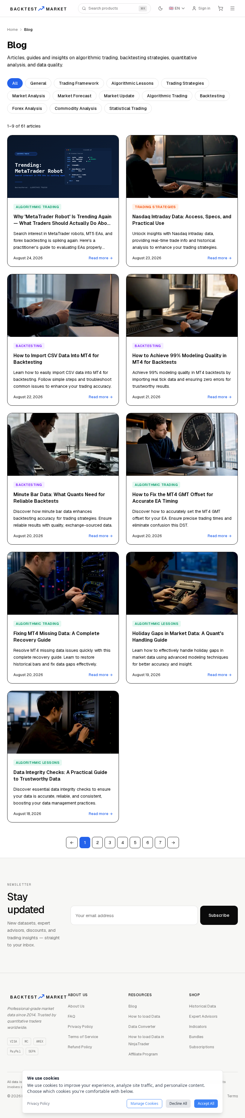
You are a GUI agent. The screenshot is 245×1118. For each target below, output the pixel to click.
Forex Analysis (27, 108)
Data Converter (142, 1026)
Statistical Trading (128, 108)
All (15, 83)
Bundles (196, 1036)
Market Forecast (74, 96)
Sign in (204, 8)
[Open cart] (220, 8)
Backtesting (212, 96)
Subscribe (219, 915)
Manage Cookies (144, 1103)
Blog (132, 1006)
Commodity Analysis (76, 108)
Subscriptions (201, 1046)
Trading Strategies (185, 83)
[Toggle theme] (160, 8)
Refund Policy (80, 1046)
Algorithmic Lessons (132, 83)
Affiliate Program (143, 1054)
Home (12, 29)
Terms (232, 1096)
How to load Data (144, 1016)
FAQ (71, 1016)
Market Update (119, 96)
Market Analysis (28, 96)
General (38, 83)
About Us (76, 1006)
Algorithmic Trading (167, 96)
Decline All (178, 1103)
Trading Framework (79, 83)
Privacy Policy (80, 1026)
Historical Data (202, 1006)
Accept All (206, 1103)
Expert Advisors (203, 1016)
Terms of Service (83, 1036)
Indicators (198, 1026)
